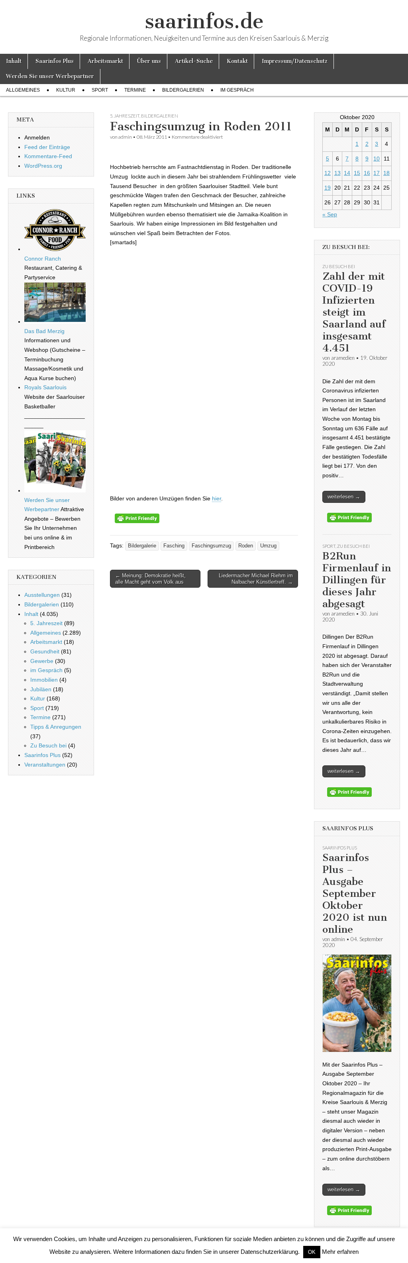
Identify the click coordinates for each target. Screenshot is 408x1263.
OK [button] (312, 1252)
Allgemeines (23, 90)
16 (367, 173)
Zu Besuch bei (48, 745)
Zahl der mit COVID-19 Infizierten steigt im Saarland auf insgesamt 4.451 (354, 312)
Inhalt (14, 61)
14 (347, 173)
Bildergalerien (183, 90)
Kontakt (237, 61)
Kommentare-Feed (48, 156)
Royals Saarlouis (45, 387)
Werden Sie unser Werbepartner (50, 76)
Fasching (173, 546)
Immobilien (44, 680)
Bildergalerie (142, 546)
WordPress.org (43, 166)
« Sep (329, 214)
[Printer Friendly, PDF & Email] (137, 521)
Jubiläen (40, 689)
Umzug (268, 546)
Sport (100, 90)
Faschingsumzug (211, 546)
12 (327, 173)
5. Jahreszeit (124, 115)
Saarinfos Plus (54, 61)
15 (357, 173)
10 (376, 158)
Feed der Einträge (47, 147)
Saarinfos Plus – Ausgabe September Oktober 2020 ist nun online (354, 893)
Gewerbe (41, 661)
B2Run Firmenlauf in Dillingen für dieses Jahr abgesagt (356, 580)
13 (337, 173)
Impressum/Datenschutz (295, 61)
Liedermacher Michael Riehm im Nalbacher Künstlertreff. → (256, 579)
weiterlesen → (344, 497)
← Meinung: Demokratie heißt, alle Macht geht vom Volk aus (150, 579)
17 (376, 173)
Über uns (149, 61)
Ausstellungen (42, 595)
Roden (245, 546)
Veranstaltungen (44, 764)
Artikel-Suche (194, 61)
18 (386, 173)
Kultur (65, 90)
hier (216, 498)
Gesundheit (44, 651)
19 (327, 187)
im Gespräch (237, 90)
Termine (135, 90)
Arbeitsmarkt (105, 61)
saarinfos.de (204, 21)
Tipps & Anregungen (55, 727)
